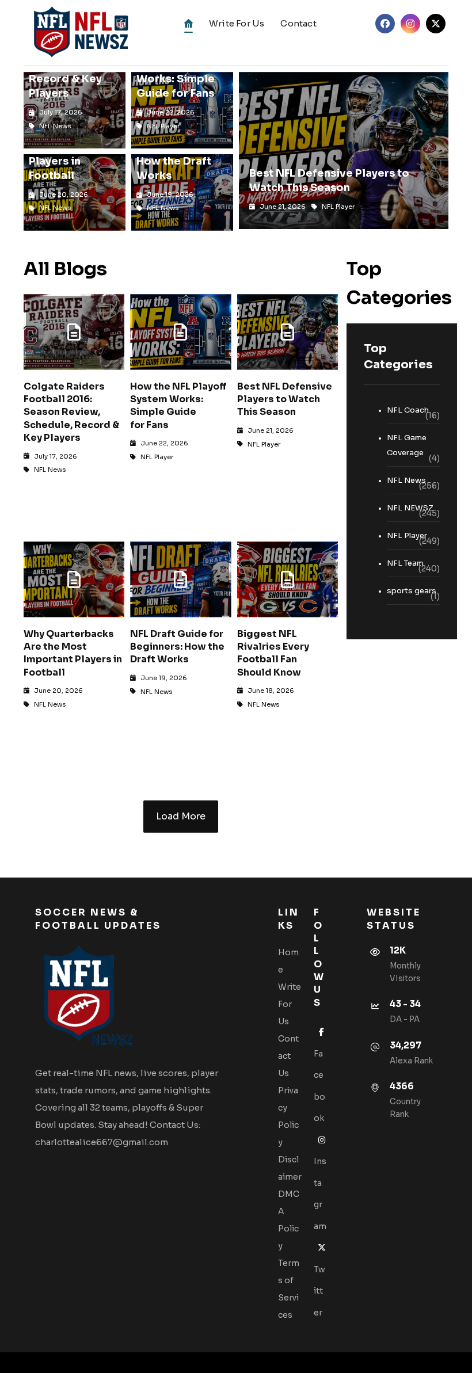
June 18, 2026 (271, 690)
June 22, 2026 (164, 443)
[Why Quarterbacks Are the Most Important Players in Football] (74, 579)
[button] (385, 23)
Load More (180, 816)
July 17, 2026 (55, 456)
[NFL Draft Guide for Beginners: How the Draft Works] (180, 579)
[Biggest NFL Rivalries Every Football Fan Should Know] (287, 579)
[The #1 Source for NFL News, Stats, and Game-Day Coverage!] (78, 33)
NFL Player (156, 457)
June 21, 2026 (271, 430)
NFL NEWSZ (410, 508)
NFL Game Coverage (407, 445)
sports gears (411, 591)
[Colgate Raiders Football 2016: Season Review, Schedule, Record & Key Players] (74, 331)
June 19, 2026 (163, 678)
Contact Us (288, 1055)
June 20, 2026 (58, 690)
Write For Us (289, 1004)
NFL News (50, 470)
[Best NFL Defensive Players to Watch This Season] (287, 331)
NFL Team (405, 563)
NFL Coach (408, 410)
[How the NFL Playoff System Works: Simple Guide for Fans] (180, 331)
